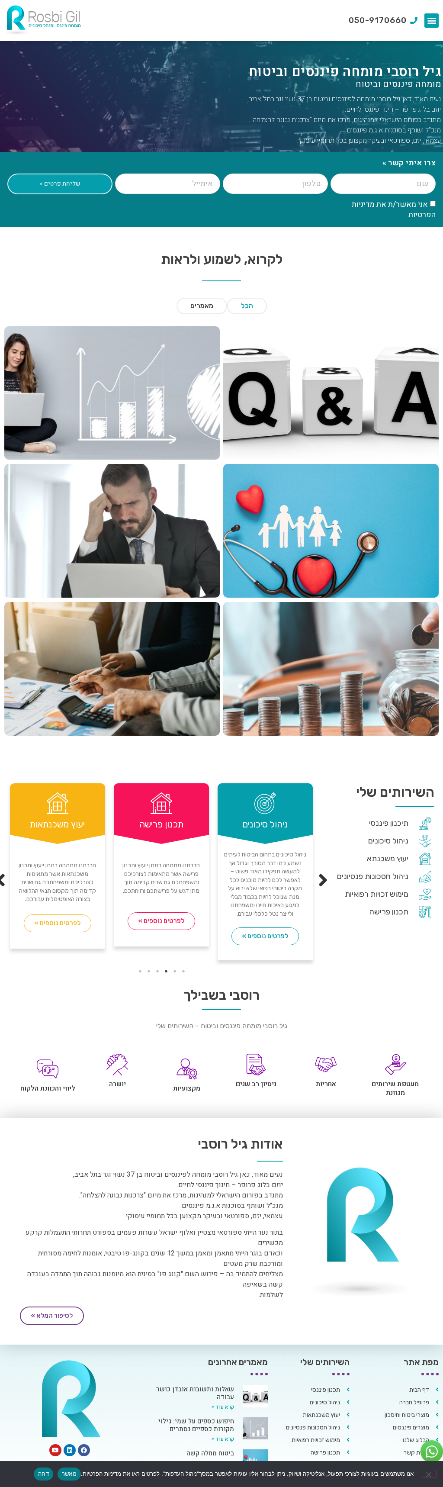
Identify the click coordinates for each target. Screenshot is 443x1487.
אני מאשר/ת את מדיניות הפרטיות (394, 209)
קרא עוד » (223, 1407)
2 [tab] (174, 971)
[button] (431, 20)
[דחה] (429, 1473)
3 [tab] (166, 971)
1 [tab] (183, 971)
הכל (247, 306)
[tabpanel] (152, 868)
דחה (43, 1473)
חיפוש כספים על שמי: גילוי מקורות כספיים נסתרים (196, 1425)
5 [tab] (148, 971)
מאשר (69, 1473)
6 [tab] (140, 971)
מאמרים (201, 306)
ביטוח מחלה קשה (210, 1453)
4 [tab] (157, 971)
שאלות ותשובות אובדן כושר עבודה (195, 1393)
